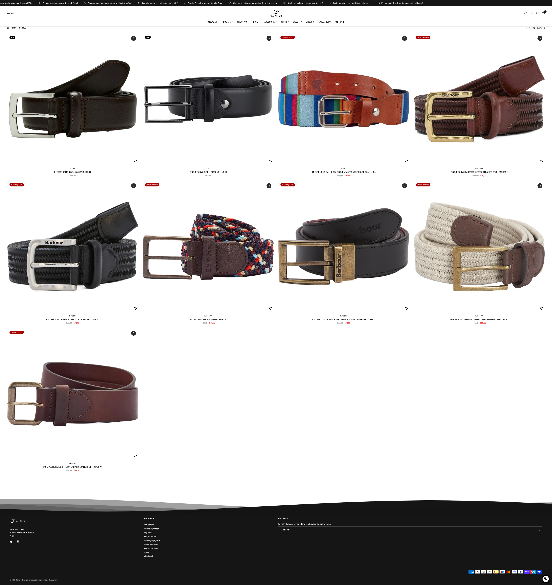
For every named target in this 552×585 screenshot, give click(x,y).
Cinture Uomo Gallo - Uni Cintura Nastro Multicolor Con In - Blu (344, 171)
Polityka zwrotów (150, 536)
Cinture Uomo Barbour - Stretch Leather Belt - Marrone (479, 171)
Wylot (296, 21)
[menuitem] (213, 22)
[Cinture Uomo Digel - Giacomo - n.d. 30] (72, 99)
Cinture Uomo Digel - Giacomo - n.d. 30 (72, 171)
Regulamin (148, 532)
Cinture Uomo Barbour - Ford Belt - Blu (208, 319)
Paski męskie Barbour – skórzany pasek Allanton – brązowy (72, 466)
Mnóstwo (242, 21)
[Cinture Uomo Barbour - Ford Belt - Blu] (208, 246)
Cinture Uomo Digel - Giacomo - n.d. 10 (208, 171)
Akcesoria (269, 21)
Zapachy (310, 21)
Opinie (146, 552)
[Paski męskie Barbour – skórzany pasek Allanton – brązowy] (72, 394)
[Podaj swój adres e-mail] (539, 529)
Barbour (479, 168)
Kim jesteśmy (149, 524)
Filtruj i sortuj (18, 28)
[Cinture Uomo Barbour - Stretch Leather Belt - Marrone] (479, 99)
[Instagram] (20, 541)
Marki (284, 21)
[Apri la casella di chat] (546, 579)
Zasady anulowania (151, 544)
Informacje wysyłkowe (152, 540)
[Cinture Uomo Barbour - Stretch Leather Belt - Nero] (72, 246)
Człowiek (212, 21)
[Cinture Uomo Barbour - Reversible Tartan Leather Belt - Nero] (343, 246)
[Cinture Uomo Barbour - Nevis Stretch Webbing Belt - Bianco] (479, 246)
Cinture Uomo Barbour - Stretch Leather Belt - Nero (72, 319)
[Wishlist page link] (525, 13)
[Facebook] (13, 541)
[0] (542, 13)
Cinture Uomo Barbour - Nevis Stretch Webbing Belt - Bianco (479, 319)
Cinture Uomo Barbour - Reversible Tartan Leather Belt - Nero (343, 319)
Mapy (12, 535)
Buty (255, 21)
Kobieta (227, 21)
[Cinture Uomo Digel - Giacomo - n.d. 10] (208, 99)
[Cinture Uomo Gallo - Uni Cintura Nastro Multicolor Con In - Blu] (343, 99)
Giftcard (340, 21)
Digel (72, 168)
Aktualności (325, 21)
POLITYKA (149, 518)
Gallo (343, 168)
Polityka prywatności (151, 528)
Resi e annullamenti (151, 548)
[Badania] (537, 13)
